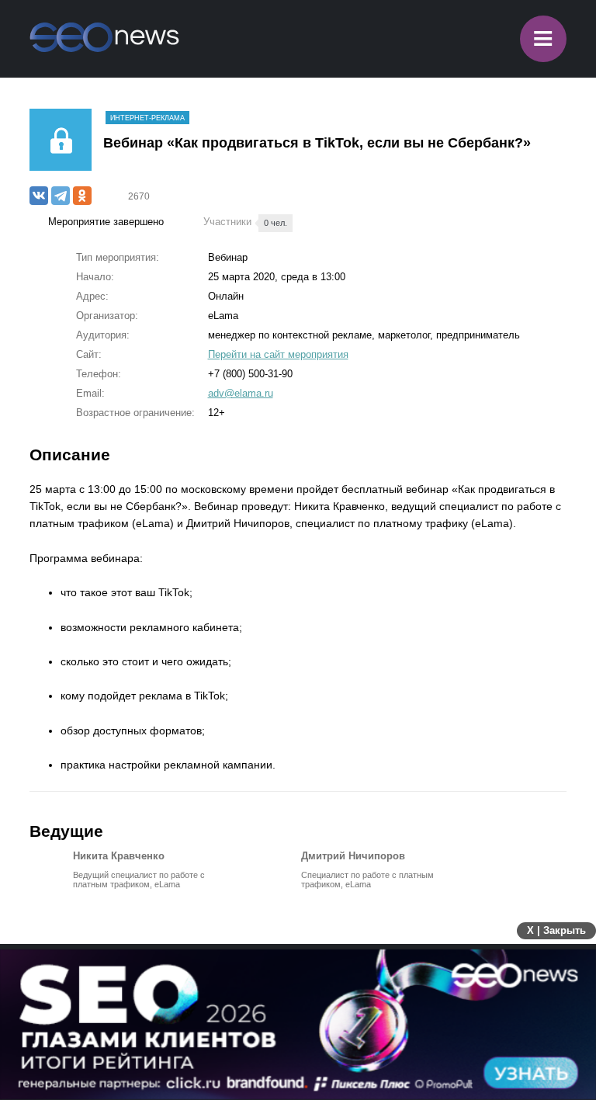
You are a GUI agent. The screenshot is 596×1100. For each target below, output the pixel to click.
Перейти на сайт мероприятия (278, 354)
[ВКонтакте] (38, 195)
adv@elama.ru (240, 393)
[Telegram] (60, 195)
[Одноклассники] (82, 195)
